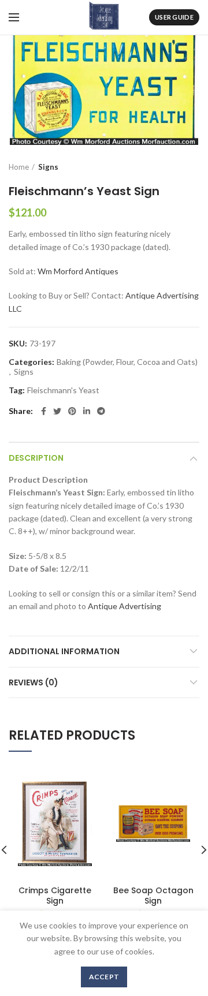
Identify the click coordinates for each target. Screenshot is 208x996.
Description (36, 458)
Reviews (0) (33, 682)
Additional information (64, 651)
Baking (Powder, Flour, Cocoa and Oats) (127, 362)
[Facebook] (44, 411)
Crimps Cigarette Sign (54, 895)
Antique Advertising (124, 606)
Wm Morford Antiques (78, 271)
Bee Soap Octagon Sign (153, 895)
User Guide (174, 17)
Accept (104, 976)
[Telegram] (101, 411)
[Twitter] (57, 411)
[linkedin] (87, 411)
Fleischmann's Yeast (63, 390)
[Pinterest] (72, 411)
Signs (48, 166)
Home (19, 166)
